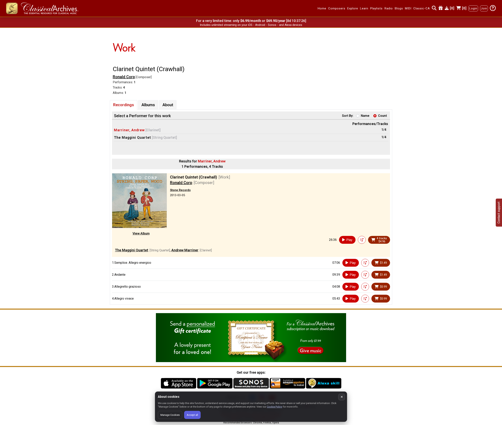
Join (484, 8)
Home (322, 8)
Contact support (499, 212)
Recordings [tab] (123, 104)
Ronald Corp (124, 76)
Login (473, 8)
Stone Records (180, 190)
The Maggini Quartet (132, 137)
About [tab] (167, 104)
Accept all (192, 414)
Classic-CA (421, 8)
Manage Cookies (170, 414)
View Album (141, 233)
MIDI (408, 8)
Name (365, 116)
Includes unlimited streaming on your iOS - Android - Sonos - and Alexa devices (251, 25)
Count (382, 116)
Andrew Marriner (184, 250)
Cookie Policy (274, 406)
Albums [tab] (148, 104)
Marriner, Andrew (129, 130)
